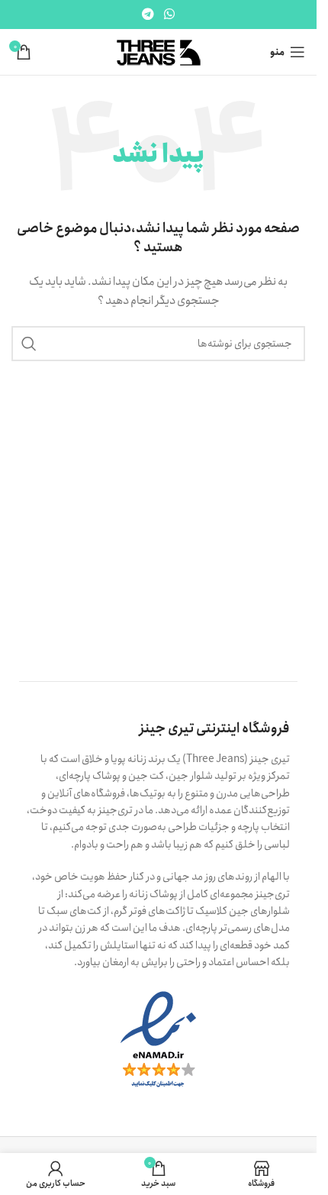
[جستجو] (29, 343)
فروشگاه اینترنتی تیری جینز (215, 728)
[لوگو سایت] (158, 51)
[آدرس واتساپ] (169, 14)
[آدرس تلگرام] (148, 14)
